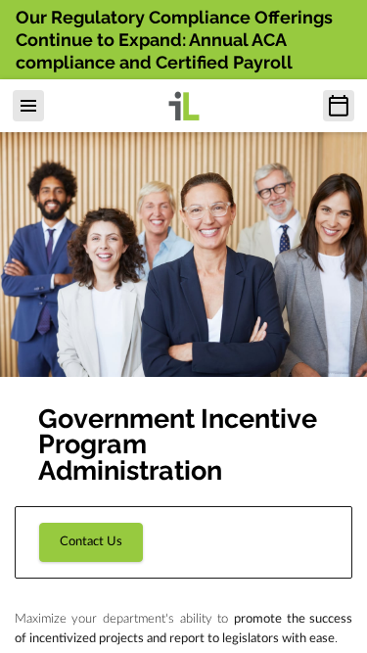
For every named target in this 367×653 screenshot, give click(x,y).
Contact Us (91, 542)
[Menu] (28, 105)
